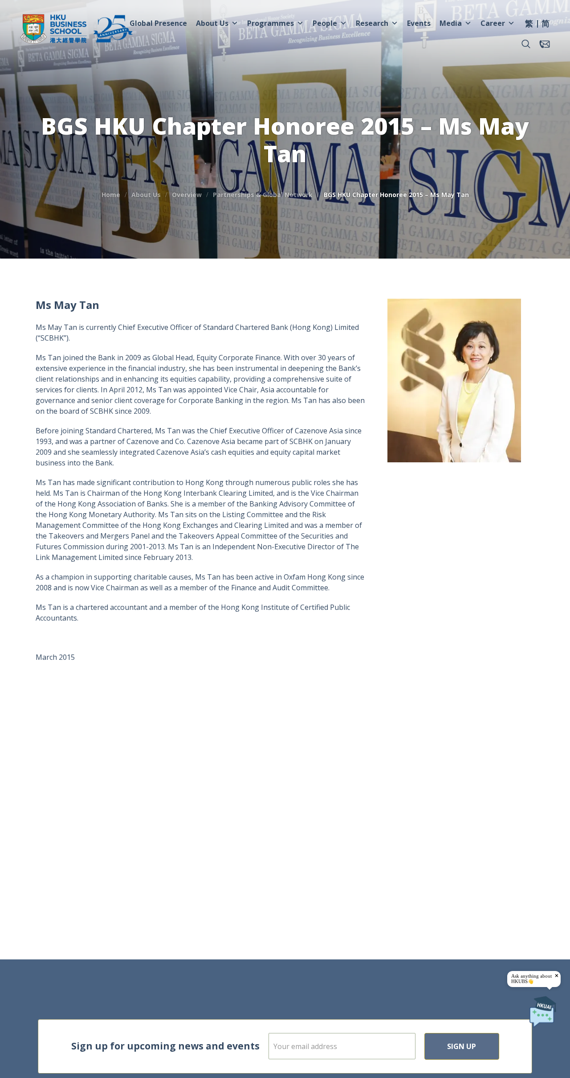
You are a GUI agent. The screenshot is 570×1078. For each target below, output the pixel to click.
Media (451, 23)
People (325, 23)
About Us (212, 23)
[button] (525, 44)
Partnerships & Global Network (263, 194)
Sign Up (461, 1046)
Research (372, 23)
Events (419, 23)
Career (492, 23)
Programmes (270, 23)
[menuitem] (529, 24)
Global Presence (158, 23)
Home (111, 194)
